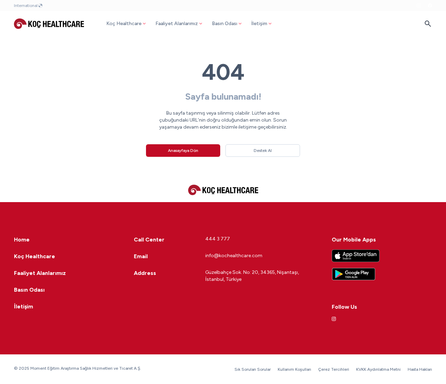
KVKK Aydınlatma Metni (378, 369)
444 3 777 (217, 239)
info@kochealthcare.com (233, 256)
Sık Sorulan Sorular (252, 369)
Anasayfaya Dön (183, 150)
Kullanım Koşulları (294, 369)
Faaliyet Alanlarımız (176, 23)
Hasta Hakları (420, 369)
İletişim (259, 23)
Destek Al (263, 150)
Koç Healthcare (123, 23)
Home (22, 239)
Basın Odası (224, 23)
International (26, 5)
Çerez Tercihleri (333, 369)
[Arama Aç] (428, 24)
